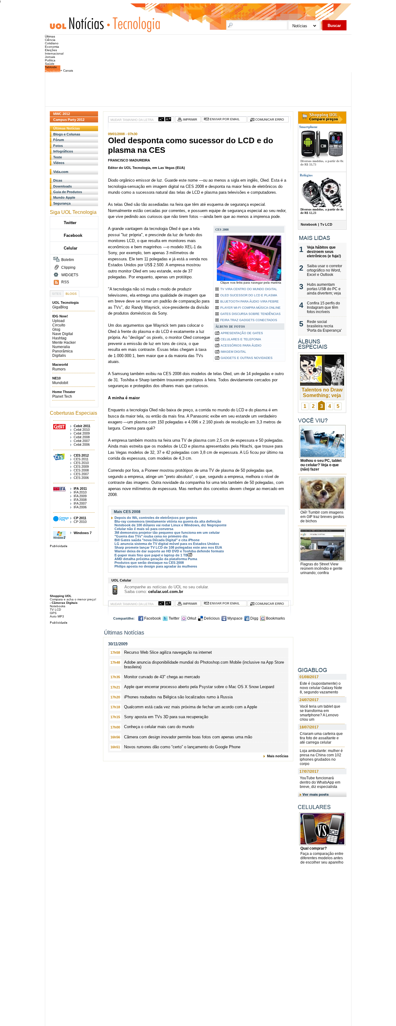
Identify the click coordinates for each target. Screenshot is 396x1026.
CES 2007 (81, 474)
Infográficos (63, 151)
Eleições (51, 50)
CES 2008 (81, 470)
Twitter (173, 618)
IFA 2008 (80, 500)
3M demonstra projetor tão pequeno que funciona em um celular (167, 532)
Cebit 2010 (82, 429)
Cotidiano (51, 43)
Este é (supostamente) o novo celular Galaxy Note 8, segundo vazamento (321, 687)
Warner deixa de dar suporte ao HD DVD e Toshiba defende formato (169, 551)
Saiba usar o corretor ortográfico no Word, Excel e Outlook (324, 270)
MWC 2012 (61, 114)
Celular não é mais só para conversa (143, 529)
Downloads (62, 186)
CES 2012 (81, 455)
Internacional (54, 53)
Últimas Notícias (66, 128)
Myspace (234, 618)
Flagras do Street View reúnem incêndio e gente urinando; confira (321, 568)
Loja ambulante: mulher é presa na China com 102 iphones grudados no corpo (321, 757)
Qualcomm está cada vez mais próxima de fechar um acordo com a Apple (190, 707)
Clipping (68, 267)
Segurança (62, 203)
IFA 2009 (80, 496)
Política (50, 60)
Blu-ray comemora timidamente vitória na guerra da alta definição (167, 521)
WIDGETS (69, 275)
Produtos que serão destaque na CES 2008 (149, 562)
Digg (253, 618)
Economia (52, 46)
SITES (56, 293)
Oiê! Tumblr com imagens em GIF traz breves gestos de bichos (322, 516)
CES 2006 (81, 478)
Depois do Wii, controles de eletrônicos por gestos (155, 518)
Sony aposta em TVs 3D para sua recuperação (166, 716)
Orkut (191, 618)
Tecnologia (135, 23)
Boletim (67, 260)
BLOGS (71, 293)
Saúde (49, 63)
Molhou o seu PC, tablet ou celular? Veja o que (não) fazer (321, 464)
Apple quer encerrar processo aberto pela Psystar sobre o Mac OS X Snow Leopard (199, 686)
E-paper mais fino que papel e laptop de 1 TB (151, 555)
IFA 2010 (80, 492)
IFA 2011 (80, 488)
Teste (57, 157)
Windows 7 (83, 533)
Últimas (50, 36)
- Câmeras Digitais (64, 602)
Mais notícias (277, 756)
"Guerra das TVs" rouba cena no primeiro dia (150, 536)
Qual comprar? (313, 848)
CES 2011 (81, 459)
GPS (53, 613)
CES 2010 (81, 463)
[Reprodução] (322, 506)
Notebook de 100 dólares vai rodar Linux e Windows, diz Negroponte (170, 525)
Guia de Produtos (67, 192)
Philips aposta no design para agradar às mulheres (155, 566)
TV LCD (55, 609)
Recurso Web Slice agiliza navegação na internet (168, 652)
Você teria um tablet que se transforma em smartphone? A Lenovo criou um (320, 713)
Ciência (50, 40)
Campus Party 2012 (68, 120)
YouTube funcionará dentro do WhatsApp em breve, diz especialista (320, 782)
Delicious (211, 618)
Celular (70, 248)
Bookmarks (275, 618)
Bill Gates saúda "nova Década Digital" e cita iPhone (157, 540)
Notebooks (57, 606)
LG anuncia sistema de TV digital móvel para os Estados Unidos (166, 544)
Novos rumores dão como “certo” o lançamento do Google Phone (182, 747)
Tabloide (51, 67)
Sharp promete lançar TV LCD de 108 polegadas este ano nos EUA (168, 547)
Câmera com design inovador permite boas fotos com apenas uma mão (188, 737)
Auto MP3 (57, 616)
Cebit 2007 (82, 441)
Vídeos (58, 163)
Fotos (58, 146)
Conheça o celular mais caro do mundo (159, 726)
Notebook (309, 224)
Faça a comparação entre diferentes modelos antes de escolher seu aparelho (321, 858)
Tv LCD (326, 224)
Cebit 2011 (82, 426)
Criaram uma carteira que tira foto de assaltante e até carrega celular (321, 738)
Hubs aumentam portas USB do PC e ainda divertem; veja (324, 288)
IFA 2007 (80, 503)
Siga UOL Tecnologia (73, 212)
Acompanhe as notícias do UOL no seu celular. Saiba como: (166, 589)
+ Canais (66, 70)
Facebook (152, 618)
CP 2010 (80, 522)
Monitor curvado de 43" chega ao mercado (162, 676)
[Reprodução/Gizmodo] (322, 558)
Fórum (58, 140)
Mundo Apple (64, 197)
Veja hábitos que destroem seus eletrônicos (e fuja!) (324, 251)
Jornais (50, 57)
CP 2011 (80, 518)
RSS (65, 282)
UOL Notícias (77, 23)
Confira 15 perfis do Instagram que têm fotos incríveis (323, 307)
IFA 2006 (80, 507)
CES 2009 (81, 466)
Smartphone (307, 127)
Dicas (57, 180)
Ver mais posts (322, 794)
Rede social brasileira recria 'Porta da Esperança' (324, 326)
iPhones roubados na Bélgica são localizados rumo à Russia (178, 697)
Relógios (306, 175)
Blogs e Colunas (66, 134)
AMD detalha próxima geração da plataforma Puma (155, 559)
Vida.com (60, 172)
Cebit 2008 (82, 437)
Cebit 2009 (82, 433)
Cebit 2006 (82, 444)
